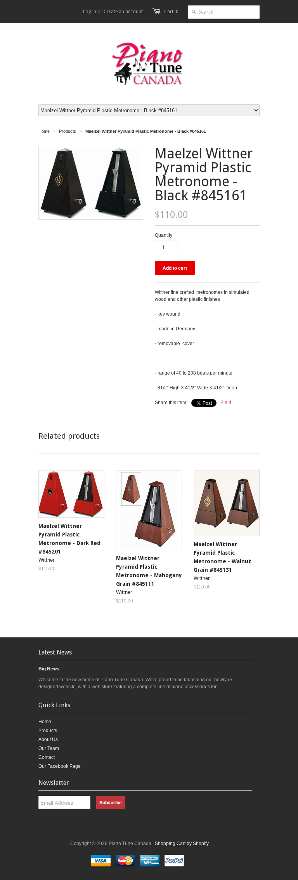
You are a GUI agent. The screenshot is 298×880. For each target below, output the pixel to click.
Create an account (123, 11)
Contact (46, 757)
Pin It (225, 402)
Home (44, 721)
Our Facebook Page (59, 766)
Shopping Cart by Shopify (182, 843)
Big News (48, 669)
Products (67, 131)
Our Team (48, 748)
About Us (48, 739)
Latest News (55, 652)
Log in (89, 11)
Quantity (163, 235)
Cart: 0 (171, 11)
